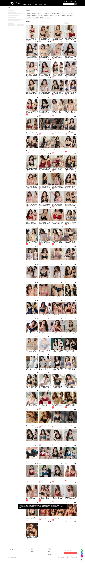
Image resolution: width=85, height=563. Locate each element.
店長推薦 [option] (68, 23)
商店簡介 (32, 551)
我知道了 (62, 506)
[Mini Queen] (14, 3)
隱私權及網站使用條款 (29, 506)
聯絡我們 (49, 554)
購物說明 (49, 549)
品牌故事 (32, 549)
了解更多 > (20, 507)
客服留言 (49, 551)
